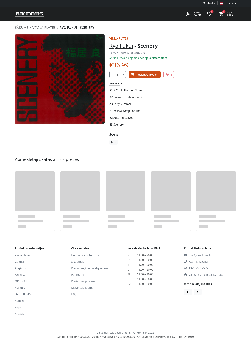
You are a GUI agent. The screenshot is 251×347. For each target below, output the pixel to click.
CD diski (20, 262)
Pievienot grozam (147, 74)
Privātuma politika (83, 281)
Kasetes (20, 288)
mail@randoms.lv (200, 255)
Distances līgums (82, 288)
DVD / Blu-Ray (24, 294)
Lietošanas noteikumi (85, 255)
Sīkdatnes (77, 262)
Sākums (22, 27)
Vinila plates (44, 27)
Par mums (78, 275)
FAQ (73, 294)
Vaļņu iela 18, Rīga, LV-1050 (206, 275)
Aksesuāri (21, 275)
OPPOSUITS (22, 281)
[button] (228, 3)
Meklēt (210, 3)
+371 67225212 (198, 262)
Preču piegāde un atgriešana (89, 268)
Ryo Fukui (121, 45)
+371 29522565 (198, 268)
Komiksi (20, 301)
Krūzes (19, 314)
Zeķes (18, 307)
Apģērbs (20, 268)
